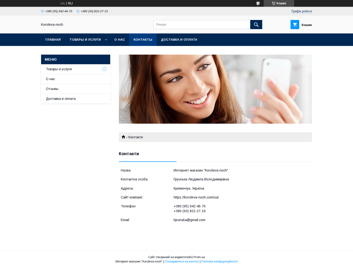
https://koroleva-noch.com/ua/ (196, 197)
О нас (119, 39)
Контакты (143, 39)
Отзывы (52, 89)
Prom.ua (199, 257)
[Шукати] (256, 24)
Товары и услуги (85, 39)
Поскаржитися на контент (182, 261)
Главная (53, 39)
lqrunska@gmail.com (189, 220)
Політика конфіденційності (219, 261)
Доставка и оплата (179, 39)
